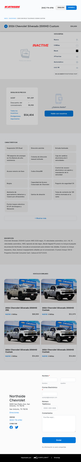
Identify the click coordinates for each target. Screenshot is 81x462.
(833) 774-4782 (48, 8)
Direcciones (14, 412)
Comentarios (47, 413)
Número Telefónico (46, 402)
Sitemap (55, 458)
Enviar (58, 440)
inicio (6, 18)
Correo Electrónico (49, 388)
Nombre (46, 376)
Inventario (12, 18)
